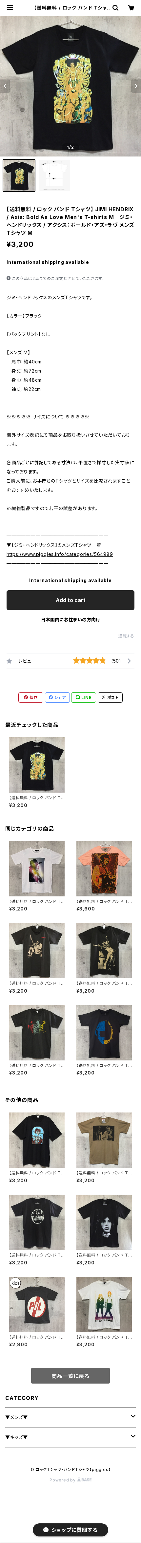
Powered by (63, 1480)
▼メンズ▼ (16, 1417)
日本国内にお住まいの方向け (70, 619)
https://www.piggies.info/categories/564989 (60, 554)
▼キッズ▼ (16, 1437)
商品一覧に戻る (70, 1376)
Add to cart (71, 600)
